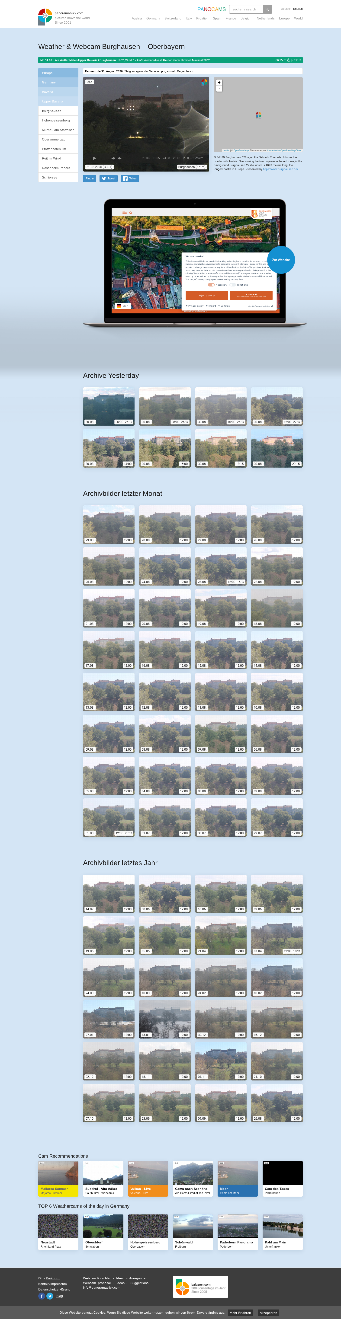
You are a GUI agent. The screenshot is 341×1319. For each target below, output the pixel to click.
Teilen (133, 178)
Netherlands (266, 18)
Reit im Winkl (51, 158)
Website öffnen (187, 260)
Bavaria (47, 92)
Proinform (53, 1278)
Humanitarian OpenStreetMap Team (284, 150)
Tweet (111, 178)
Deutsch (286, 8)
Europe (284, 18)
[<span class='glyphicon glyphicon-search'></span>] (267, 9)
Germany (153, 18)
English (298, 8)
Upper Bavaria (52, 101)
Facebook (41, 1296)
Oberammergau (53, 139)
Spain (217, 18)
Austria (137, 18)
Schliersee (49, 177)
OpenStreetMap (241, 150)
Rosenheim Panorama (58, 168)
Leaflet (226, 150)
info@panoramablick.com (101, 1287)
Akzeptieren (268, 1313)
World (298, 18)
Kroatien (202, 18)
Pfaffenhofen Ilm (54, 149)
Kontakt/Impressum (52, 1284)
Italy (189, 18)
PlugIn (90, 178)
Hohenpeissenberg (56, 120)
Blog (59, 1296)
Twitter (49, 1296)
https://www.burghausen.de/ (280, 169)
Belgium (246, 18)
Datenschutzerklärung (54, 1289)
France (231, 18)
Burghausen (51, 111)
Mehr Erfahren (240, 1313)
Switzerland (172, 18)
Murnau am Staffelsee (58, 130)
